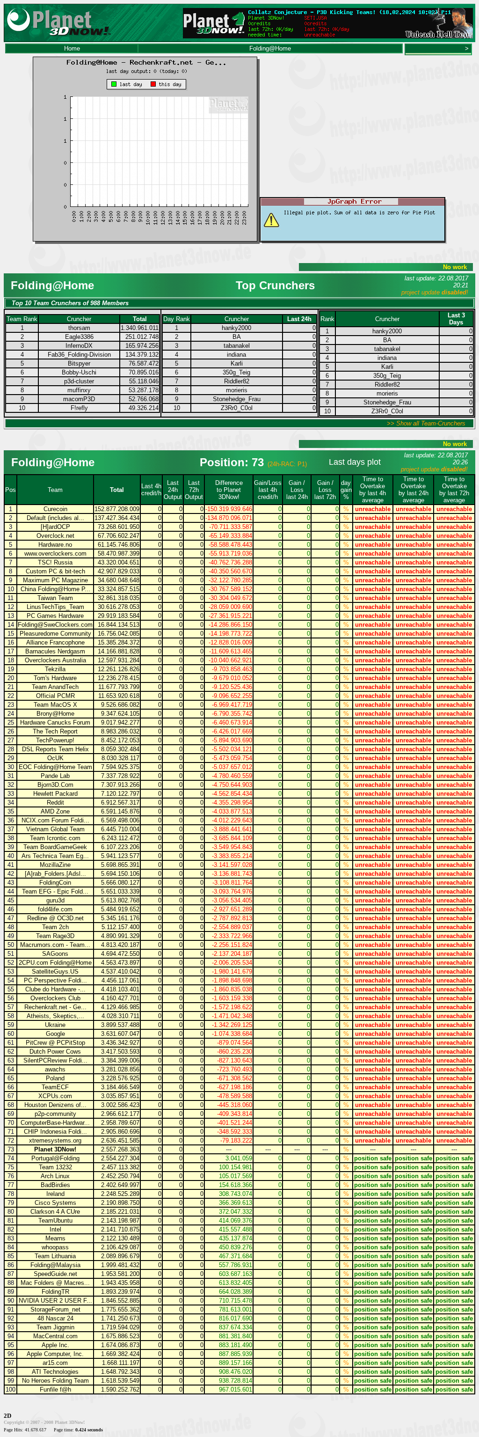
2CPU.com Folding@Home (55, 962)
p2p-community (55, 1113)
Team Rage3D (55, 935)
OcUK (55, 758)
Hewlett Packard (55, 793)
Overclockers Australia (55, 660)
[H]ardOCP (55, 526)
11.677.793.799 (118, 686)
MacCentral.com (55, 1336)
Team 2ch (55, 927)
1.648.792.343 (120, 1371)
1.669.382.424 (120, 1353)
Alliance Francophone (55, 642)
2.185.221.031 (120, 1211)
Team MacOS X (55, 704)
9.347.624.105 (120, 713)
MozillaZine (55, 864)
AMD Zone (55, 811)
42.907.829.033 (118, 571)
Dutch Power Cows (55, 1051)
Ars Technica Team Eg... (55, 855)
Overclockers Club (55, 998)
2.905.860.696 (120, 1131)
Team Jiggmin (55, 1327)
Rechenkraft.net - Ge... (55, 1007)
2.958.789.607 (120, 1122)
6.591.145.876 (120, 811)
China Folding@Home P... (55, 589)
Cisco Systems (55, 1202)
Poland (55, 1078)
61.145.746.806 (118, 544)
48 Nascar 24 (55, 1318)
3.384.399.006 (120, 1060)
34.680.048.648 (118, 580)
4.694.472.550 (120, 953)
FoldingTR (55, 1291)
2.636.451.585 (120, 1140)
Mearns (55, 1238)
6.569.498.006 (120, 820)
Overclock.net (55, 535)
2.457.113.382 (120, 1167)
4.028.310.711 (120, 1015)
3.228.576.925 (120, 1078)
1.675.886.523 (120, 1336)
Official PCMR (55, 695)
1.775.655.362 (120, 1309)
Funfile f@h (55, 1389)
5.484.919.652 (120, 909)
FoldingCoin (55, 882)
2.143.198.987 (120, 1220)
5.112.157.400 (120, 927)
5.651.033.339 (120, 891)
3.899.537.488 (120, 1024)
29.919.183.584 (118, 615)
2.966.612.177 (120, 1113)
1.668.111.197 (120, 1362)
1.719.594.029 (120, 1327)
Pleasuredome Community (55, 633)
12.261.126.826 (118, 669)
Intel (55, 1229)
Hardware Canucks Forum (55, 722)
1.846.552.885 (120, 1300)
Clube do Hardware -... (55, 989)
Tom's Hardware (55, 678)
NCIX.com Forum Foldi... (55, 820)
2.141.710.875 (120, 1229)
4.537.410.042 (120, 971)
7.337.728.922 (120, 775)
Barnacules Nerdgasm (55, 651)
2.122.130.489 (120, 1238)
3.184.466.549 (120, 1087)
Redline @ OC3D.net (55, 918)
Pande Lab (55, 775)
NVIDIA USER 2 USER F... (55, 1300)
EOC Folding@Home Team (55, 766)
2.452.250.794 (120, 1176)
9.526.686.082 (120, 704)
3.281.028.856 (120, 1069)
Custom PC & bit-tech (55, 571)
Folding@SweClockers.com (55, 624)
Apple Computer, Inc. (55, 1353)
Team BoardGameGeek (55, 846)
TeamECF (55, 1087)
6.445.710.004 (120, 829)
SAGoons (55, 953)
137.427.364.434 (116, 517)
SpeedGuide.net (55, 1273)
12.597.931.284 (118, 660)
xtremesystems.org (55, 1140)
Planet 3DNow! (55, 1149)
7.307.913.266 (120, 784)
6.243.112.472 (120, 838)
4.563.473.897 (120, 962)
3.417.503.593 (120, 1051)
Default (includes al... (55, 517)
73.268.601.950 (118, 526)
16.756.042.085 (118, 633)
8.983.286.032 (120, 731)
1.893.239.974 (120, 1291)
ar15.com (55, 1362)
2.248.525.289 (120, 1193)
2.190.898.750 (120, 1202)
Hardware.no (55, 544)
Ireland (55, 1193)
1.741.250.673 (120, 1318)
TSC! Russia (55, 562)
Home (72, 48)
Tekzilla (55, 669)
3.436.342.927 (120, 1042)
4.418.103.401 (120, 989)
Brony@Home (55, 713)
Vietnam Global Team (55, 829)
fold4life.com (55, 909)
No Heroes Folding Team (55, 1380)
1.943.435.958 (120, 1282)
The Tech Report (55, 731)
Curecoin (55, 509)
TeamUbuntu (55, 1220)
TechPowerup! (55, 740)
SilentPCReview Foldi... (55, 1060)
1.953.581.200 (120, 1273)
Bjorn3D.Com (55, 784)
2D (7, 1415)
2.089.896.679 (120, 1256)
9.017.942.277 (120, 722)
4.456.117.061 (120, 980)
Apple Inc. (55, 1345)
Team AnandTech (55, 686)
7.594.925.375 (120, 766)
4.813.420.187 (120, 944)
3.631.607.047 (120, 1033)
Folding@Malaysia (55, 1264)
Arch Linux (55, 1176)
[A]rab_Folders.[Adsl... (55, 873)
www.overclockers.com (55, 553)
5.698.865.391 (120, 864)
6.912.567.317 (120, 802)
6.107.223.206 (120, 846)
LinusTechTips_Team (55, 606)
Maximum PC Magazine (55, 580)
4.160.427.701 (120, 998)
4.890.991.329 (120, 935)
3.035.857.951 (120, 1096)
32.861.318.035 (118, 597)
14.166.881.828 (118, 651)
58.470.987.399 (118, 553)
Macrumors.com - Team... (55, 944)
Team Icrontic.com (55, 838)
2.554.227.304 (120, 1158)
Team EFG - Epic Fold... (55, 891)
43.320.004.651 (118, 562)
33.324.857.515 (118, 589)
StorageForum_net (55, 1309)
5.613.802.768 (120, 900)
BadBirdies (55, 1184)
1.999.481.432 (120, 1264)
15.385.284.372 (118, 642)
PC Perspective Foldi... (55, 980)
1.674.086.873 (120, 1345)
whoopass (55, 1247)
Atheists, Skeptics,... (55, 1015)
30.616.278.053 (118, 606)
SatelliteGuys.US (55, 971)
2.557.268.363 (120, 1149)
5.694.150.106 (120, 873)
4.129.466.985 (120, 1007)
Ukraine (55, 1024)
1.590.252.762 (120, 1389)
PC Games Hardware (55, 615)
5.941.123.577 (120, 855)
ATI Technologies (55, 1371)
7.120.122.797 (120, 793)
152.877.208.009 (116, 509)
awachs (55, 1069)
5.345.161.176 (120, 918)
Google (55, 1033)
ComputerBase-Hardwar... (55, 1122)
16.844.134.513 (118, 624)
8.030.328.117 (120, 758)
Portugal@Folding (55, 1158)
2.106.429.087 (120, 1247)
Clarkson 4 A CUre (55, 1211)
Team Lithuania (55, 1256)
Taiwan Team (55, 597)
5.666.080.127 (120, 882)
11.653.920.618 (118, 695)
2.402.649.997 (120, 1184)
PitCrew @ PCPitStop (55, 1042)
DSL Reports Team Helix (55, 749)
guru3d (55, 900)
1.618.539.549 (120, 1380)
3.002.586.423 (120, 1104)
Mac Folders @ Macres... (55, 1282)
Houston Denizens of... (55, 1104)
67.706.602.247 (118, 535)
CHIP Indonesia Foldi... (55, 1131)
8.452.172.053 (120, 740)
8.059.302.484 (120, 749)
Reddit (55, 802)
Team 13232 (55, 1167)
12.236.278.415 (118, 678)
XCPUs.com (55, 1096)
